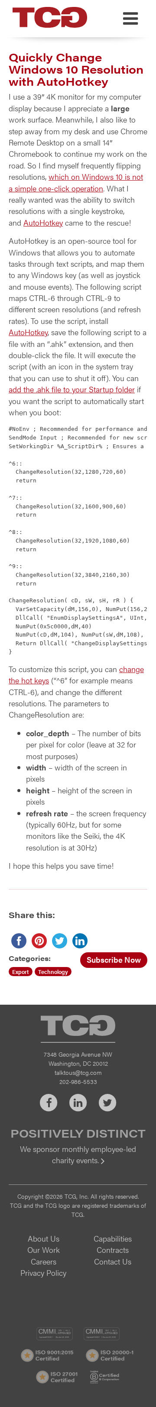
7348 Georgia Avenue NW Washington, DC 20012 (78, 1058)
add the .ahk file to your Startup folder (72, 389)
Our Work (43, 1249)
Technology (53, 971)
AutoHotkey (43, 222)
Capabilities (113, 1238)
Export (20, 971)
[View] (78, 1166)
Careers (43, 1261)
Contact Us (112, 1261)
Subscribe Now (114, 959)
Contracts (113, 1249)
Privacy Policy (43, 1272)
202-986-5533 (78, 1081)
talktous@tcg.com (78, 1072)
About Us (43, 1238)
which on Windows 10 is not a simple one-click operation (76, 182)
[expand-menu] (130, 18)
